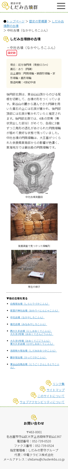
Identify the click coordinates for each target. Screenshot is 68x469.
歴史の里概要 (38, 21)
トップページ (15, 21)
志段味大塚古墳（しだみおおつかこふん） (33, 350)
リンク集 (59, 383)
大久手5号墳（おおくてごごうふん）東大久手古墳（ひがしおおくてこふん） (32, 342)
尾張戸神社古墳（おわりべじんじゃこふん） (34, 310)
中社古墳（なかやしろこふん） (27, 317)
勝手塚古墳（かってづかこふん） (28, 357)
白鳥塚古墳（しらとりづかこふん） (29, 303)
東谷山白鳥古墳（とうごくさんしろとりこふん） (34, 365)
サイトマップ (55, 390)
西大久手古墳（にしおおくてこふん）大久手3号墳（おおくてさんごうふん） (31, 332)
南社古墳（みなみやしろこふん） (28, 324)
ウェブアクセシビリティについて (42, 402)
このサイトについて (51, 396)
